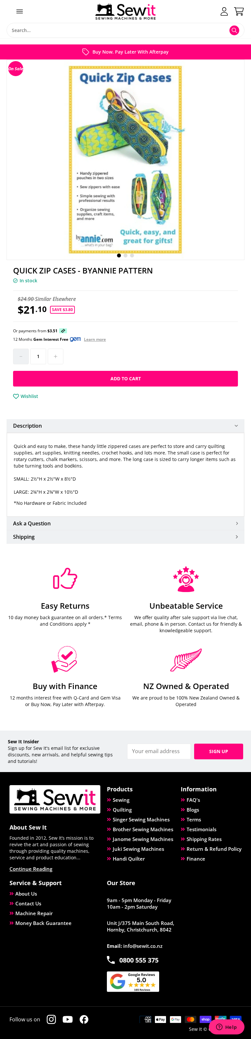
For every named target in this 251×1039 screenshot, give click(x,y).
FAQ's (193, 800)
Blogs (193, 809)
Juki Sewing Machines (138, 849)
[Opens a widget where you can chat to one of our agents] (226, 1027)
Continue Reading (30, 869)
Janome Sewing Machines (143, 839)
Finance (196, 858)
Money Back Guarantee (43, 923)
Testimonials (201, 829)
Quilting (122, 809)
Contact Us (28, 903)
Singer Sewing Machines (141, 819)
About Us (26, 893)
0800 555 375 (139, 960)
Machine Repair (34, 913)
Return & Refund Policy (214, 849)
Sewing (121, 800)
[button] (119, 255)
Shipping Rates (204, 839)
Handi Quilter (129, 858)
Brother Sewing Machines (143, 829)
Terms (194, 819)
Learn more (95, 339)
